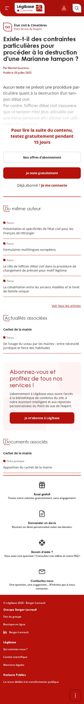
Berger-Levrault (19, 632)
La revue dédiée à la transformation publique (31, 682)
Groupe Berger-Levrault (20, 609)
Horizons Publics (14, 675)
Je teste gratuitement (42, 173)
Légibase (9, 642)
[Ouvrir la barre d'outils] (75, 695)
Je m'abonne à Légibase (42, 418)
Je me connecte (54, 185)
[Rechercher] (77, 8)
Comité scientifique (15, 657)
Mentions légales (13, 665)
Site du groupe (12, 616)
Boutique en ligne (14, 624)
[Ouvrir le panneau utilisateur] (64, 8)
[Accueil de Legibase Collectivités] (30, 8)
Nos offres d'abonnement (42, 157)
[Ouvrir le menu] (7, 8)
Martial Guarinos (18, 68)
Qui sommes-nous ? (15, 649)
